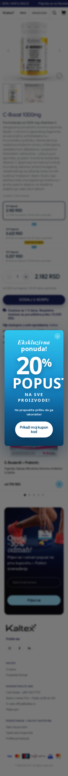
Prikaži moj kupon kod (34, 429)
